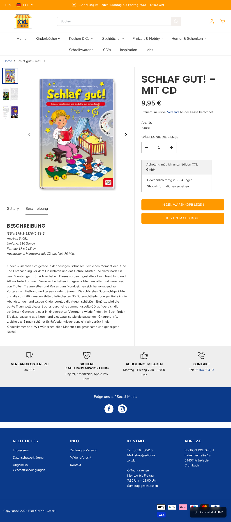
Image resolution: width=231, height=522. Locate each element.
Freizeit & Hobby (147, 38)
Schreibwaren (80, 49)
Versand (173, 112)
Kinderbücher (47, 38)
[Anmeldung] (212, 21)
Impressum (21, 450)
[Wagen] (223, 21)
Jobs (149, 49)
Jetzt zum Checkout (183, 218)
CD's (107, 49)
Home (22, 38)
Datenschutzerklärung (28, 457)
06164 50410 (204, 370)
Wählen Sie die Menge (159, 137)
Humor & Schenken (187, 38)
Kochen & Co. (80, 38)
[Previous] (29, 134)
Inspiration (128, 49)
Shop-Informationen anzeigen (168, 186)
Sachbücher (112, 38)
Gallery (13, 208)
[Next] (125, 134)
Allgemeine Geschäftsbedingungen (29, 467)
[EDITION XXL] (23, 21)
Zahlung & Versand (83, 450)
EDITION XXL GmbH (41, 511)
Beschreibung (36, 208)
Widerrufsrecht (80, 457)
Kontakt (75, 465)
